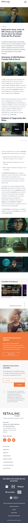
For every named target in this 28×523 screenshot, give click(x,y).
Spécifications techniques (14, 515)
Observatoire (6, 449)
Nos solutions (6, 446)
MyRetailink (5, 452)
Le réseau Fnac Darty (7, 458)
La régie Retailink (6, 455)
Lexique (14, 509)
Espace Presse (14, 512)
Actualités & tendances (8, 465)
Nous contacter (6, 468)
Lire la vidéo (14, 225)
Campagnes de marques (8, 462)
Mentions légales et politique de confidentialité (14, 503)
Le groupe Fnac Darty (14, 506)
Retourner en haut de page (15, 305)
